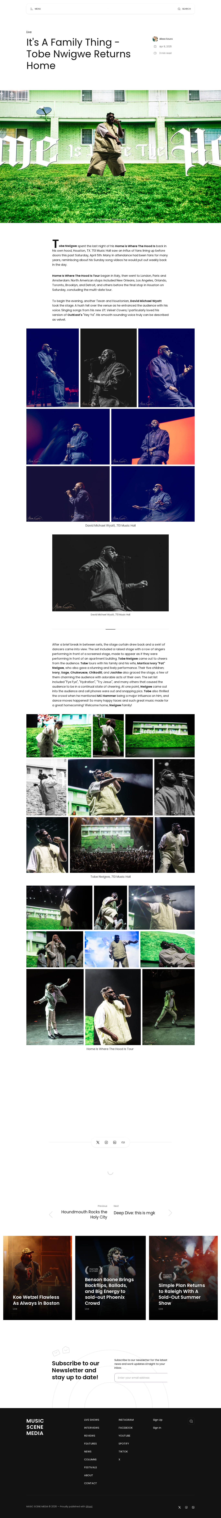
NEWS (87, 1451)
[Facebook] (186, 1507)
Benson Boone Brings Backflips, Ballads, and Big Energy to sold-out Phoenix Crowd (109, 1291)
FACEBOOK (126, 1428)
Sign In (157, 1428)
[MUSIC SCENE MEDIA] (109, 8)
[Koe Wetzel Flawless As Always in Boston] (37, 1278)
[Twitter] (179, 1507)
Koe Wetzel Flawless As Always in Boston (36, 1300)
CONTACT (90, 1483)
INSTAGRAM (126, 1420)
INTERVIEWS (91, 1428)
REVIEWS (89, 1436)
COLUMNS (90, 1459)
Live (29, 32)
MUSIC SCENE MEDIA (35, 1427)
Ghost (89, 1506)
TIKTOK (123, 1451)
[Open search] (191, 1421)
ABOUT (88, 1475)
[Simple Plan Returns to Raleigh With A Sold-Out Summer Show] (183, 1278)
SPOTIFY (124, 1443)
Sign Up (157, 1420)
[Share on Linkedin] (114, 1142)
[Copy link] (123, 1142)
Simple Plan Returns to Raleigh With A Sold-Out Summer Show (182, 1294)
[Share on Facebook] (106, 1142)
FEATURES (90, 1443)
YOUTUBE (124, 1436)
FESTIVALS (90, 1467)
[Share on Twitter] (97, 1142)
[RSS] (193, 1507)
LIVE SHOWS (91, 1420)
